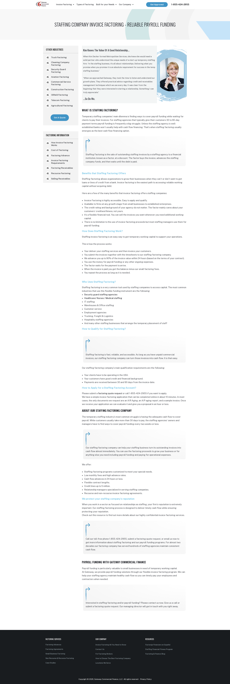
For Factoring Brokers (104, 654)
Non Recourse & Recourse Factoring (60, 658)
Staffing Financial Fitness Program (159, 649)
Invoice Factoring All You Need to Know (110, 645)
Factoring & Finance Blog (155, 654)
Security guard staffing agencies (100, 294)
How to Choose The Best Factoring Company (113, 658)
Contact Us (99, 649)
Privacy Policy (146, 679)
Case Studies (51, 663)
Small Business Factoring (55, 654)
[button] (65, 4)
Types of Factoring (85, 4)
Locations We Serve (103, 663)
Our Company (125, 4)
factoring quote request (110, 393)
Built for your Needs (105, 4)
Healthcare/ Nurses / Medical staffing (103, 298)
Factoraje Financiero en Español (157, 645)
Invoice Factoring (64, 4)
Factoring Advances (53, 645)
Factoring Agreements (54, 649)
